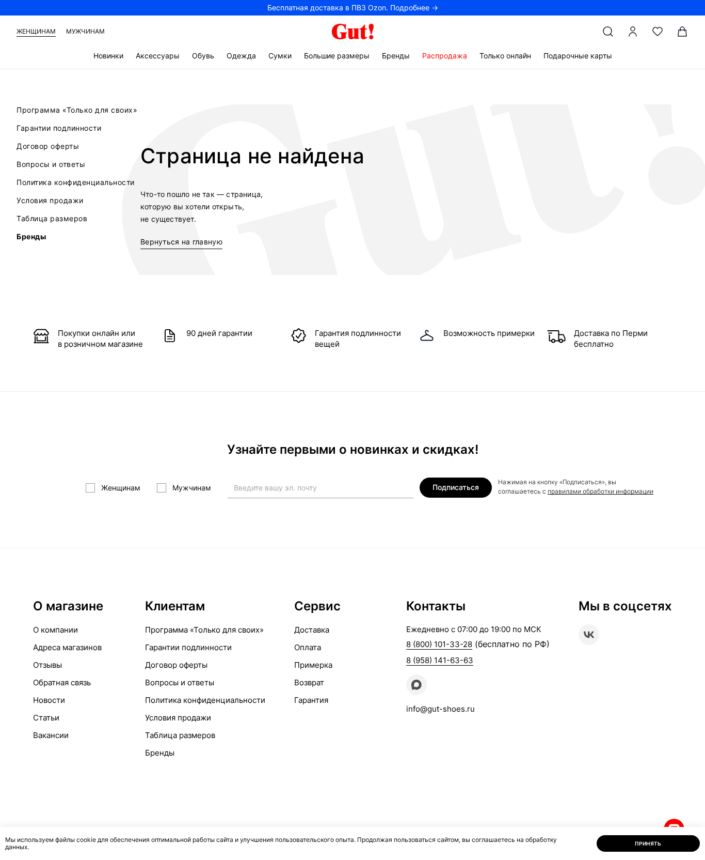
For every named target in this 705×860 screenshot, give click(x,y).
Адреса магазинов (67, 647)
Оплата (307, 647)
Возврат (309, 682)
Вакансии (51, 735)
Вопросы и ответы (51, 164)
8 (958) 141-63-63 (439, 660)
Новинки (108, 55)
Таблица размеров (52, 218)
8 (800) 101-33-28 (439, 644)
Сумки (280, 55)
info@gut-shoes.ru (440, 709)
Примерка (313, 665)
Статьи (46, 718)
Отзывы (47, 665)
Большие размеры (337, 55)
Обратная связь (62, 682)
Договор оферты (48, 146)
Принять (648, 843)
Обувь (203, 55)
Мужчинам (85, 31)
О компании (55, 630)
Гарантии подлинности (59, 128)
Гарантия (311, 700)
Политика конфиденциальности (76, 182)
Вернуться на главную (181, 241)
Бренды (396, 55)
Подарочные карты (577, 55)
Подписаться (455, 487)
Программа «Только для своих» (77, 109)
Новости (49, 700)
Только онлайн (505, 55)
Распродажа (444, 55)
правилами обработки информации (600, 491)
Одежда (241, 55)
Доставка (311, 630)
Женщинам (36, 31)
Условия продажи (50, 200)
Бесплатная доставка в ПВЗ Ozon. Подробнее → (352, 7)
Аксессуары (158, 55)
